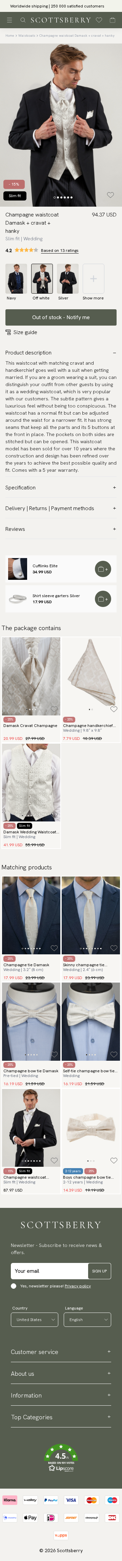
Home (9, 35)
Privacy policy (78, 1286)
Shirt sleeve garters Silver (56, 596)
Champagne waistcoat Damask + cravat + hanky (77, 35)
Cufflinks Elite (45, 566)
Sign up (99, 1271)
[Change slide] (55, 197)
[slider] (61, 6)
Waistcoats (26, 35)
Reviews (15, 529)
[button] (61, 1458)
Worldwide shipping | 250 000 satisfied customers (61, 6)
